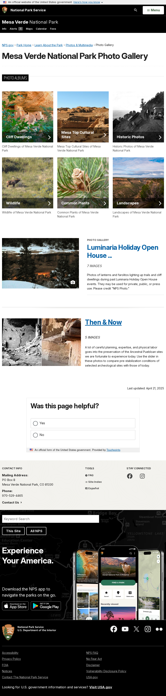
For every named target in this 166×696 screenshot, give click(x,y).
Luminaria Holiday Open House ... (122, 251)
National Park (30, 22)
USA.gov (92, 677)
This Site (13, 531)
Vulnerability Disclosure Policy (106, 671)
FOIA (5, 665)
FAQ (91, 475)
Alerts (15, 28)
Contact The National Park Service (25, 677)
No (41, 435)
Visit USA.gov (100, 687)
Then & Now (103, 322)
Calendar (41, 28)
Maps (29, 28)
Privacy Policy (11, 658)
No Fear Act (94, 658)
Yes (42, 423)
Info (4, 28)
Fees (53, 28)
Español (93, 488)
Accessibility (10, 652)
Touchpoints (113, 450)
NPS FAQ (92, 652)
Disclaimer (93, 665)
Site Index (95, 481)
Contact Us (11, 502)
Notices (7, 671)
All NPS (36, 531)
